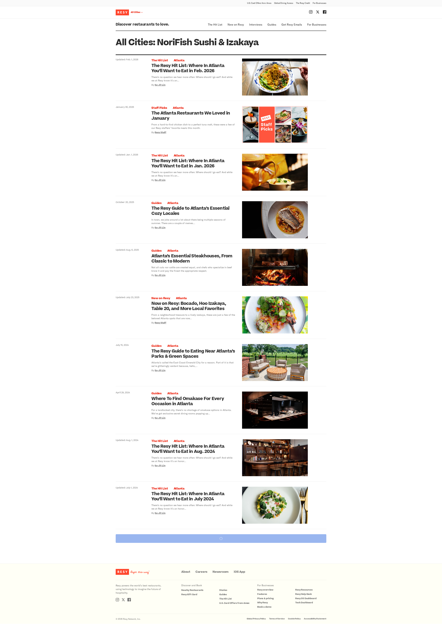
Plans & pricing (265, 598)
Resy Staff (160, 132)
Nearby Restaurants (192, 590)
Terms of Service (277, 618)
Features (262, 594)
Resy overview (265, 589)
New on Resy (236, 24)
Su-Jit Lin (160, 85)
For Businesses (319, 3)
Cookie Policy (294, 618)
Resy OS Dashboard (305, 598)
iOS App (239, 572)
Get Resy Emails (291, 24)
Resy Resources (304, 589)
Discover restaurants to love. (142, 24)
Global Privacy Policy (256, 618)
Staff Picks (159, 108)
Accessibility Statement (315, 618)
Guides (271, 24)
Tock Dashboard (304, 602)
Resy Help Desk (303, 594)
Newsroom (221, 572)
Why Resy (262, 602)
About (185, 572)
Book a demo (264, 606)
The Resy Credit (303, 3)
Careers (201, 572)
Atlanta (179, 60)
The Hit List (215, 24)
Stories (223, 590)
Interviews (255, 24)
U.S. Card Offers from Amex (259, 3)
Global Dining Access (283, 3)
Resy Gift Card (189, 594)
